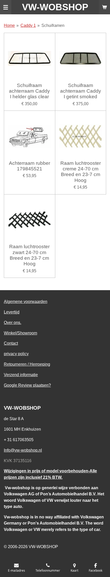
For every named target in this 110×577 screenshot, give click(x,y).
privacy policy (16, 353)
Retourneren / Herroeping (27, 364)
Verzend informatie (21, 374)
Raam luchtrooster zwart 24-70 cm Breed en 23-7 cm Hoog (29, 255)
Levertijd (11, 312)
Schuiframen (52, 25)
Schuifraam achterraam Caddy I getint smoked (80, 91)
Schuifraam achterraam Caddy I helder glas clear (29, 91)
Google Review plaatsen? (27, 385)
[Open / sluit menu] (5, 7)
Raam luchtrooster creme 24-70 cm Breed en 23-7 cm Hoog (80, 171)
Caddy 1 (28, 25)
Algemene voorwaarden (25, 301)
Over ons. (12, 322)
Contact (11, 343)
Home (9, 25)
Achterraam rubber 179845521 (29, 165)
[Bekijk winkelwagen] (104, 7)
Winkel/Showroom (20, 333)
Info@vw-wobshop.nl (23, 450)
